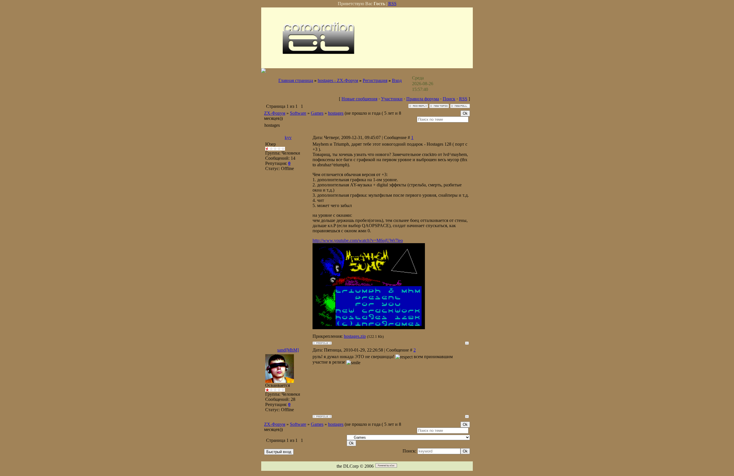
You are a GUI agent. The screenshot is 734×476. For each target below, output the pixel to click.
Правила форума (422, 98)
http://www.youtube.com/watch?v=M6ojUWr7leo (358, 240)
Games (317, 113)
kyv (288, 137)
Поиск (449, 98)
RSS (392, 3)
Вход (397, 80)
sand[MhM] (288, 350)
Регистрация (375, 80)
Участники (392, 98)
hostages (335, 113)
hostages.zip (355, 336)
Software (298, 113)
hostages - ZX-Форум (338, 80)
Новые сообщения (359, 98)
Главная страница (295, 80)
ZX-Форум (274, 113)
